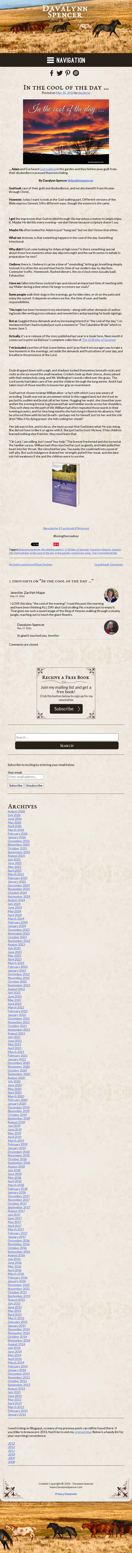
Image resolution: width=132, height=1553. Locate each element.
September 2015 (19, 1296)
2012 (11, 1447)
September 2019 (19, 1118)
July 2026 (14, 815)
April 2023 (14, 959)
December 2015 (19, 1285)
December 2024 (19, 885)
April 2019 (14, 1137)
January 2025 (17, 881)
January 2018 (17, 1192)
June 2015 (15, 1307)
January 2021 (17, 1059)
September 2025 (19, 852)
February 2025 (18, 878)
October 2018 (17, 1159)
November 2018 (19, 1155)
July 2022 (14, 992)
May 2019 (14, 1133)
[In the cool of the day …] (66, 131)
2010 (11, 1454)
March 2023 (16, 963)
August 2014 (16, 1344)
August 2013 (16, 1388)
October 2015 (17, 1292)
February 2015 (18, 1322)
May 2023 (14, 955)
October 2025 (17, 848)
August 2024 (16, 900)
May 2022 (14, 1000)
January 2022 (17, 1015)
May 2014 (14, 1355)
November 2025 (19, 844)
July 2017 (14, 1214)
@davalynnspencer (80, 180)
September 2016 (19, 1252)
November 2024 (19, 889)
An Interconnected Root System (30, 564)
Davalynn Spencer (100, 549)
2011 (11, 1451)
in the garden (62, 552)
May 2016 (14, 1266)
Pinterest (82, 528)
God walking (48, 169)
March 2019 (16, 1140)
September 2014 (19, 1340)
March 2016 (16, 1274)
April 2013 (14, 1403)
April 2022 (14, 1004)
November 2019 (19, 1111)
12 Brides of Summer (76, 549)
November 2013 (19, 1377)
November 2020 (19, 1066)
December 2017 (19, 1196)
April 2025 (14, 870)
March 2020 (16, 1096)
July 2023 (14, 948)
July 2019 (14, 1126)
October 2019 (17, 1115)
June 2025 (15, 863)
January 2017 (17, 1237)
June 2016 (15, 1262)
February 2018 (18, 1189)
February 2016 (18, 1277)
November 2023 (19, 933)
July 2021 (14, 1037)
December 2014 (19, 1329)
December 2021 (19, 1018)
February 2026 (18, 833)
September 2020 (19, 1074)
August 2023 (16, 944)
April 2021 (14, 1048)
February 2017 (18, 1233)
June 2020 (15, 1085)
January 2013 (17, 1414)
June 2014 (15, 1351)
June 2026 (15, 819)
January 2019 (17, 1148)
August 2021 (16, 1033)
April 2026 (14, 826)
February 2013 (18, 1411)
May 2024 (14, 911)
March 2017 (16, 1229)
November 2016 (19, 1244)
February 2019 (18, 1144)
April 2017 (14, 1226)
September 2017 (19, 1207)
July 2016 (14, 1259)
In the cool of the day (42, 552)
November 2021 (19, 1022)
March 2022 (16, 1007)
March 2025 (16, 874)
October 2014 (17, 1336)
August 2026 (16, 811)
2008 (11, 1462)
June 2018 (15, 1174)
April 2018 (14, 1181)
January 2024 (17, 926)
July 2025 (14, 859)
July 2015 (14, 1303)
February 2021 (18, 1055)
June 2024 (15, 907)
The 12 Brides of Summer (98, 340)
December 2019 (19, 1107)
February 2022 (18, 1011)
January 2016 (17, 1281)
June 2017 (15, 1218)
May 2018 (14, 1177)
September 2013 (19, 1385)
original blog (82, 1432)
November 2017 (19, 1200)
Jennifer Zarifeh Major (27, 592)
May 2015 (14, 1311)
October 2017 (17, 1203)
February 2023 (18, 967)
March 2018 (16, 1185)
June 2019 (15, 1129)
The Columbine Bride (104, 552)
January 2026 (17, 837)
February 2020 (18, 1100)
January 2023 (17, 970)
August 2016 (16, 1255)
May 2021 (14, 1044)
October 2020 (17, 1070)
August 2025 (16, 856)
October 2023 (17, 937)
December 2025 (19, 841)
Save (56, 544)
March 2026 (16, 830)
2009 (11, 1458)
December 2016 (19, 1240)
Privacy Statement (66, 1493)
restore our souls (81, 552)
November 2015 (19, 1289)
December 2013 (19, 1373)
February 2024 (18, 922)
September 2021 (19, 1029)
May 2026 (14, 822)
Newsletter (51, 528)
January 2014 (17, 1370)
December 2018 (19, 1152)
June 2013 (15, 1396)
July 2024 (14, 904)
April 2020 (14, 1092)
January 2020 (17, 1103)
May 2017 (14, 1222)
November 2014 (19, 1333)
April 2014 (14, 1359)
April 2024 (14, 915)
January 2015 (17, 1326)
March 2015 (16, 1318)
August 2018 (16, 1166)
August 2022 (16, 989)
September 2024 (19, 896)
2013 (11, 1443)
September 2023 (19, 941)
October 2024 (17, 893)
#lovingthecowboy (52, 549)
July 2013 (14, 1392)
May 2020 (14, 1089)
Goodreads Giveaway (108, 564)
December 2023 (19, 930)
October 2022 (17, 981)
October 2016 (17, 1248)
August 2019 (16, 1122)
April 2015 (14, 1314)
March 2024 (16, 918)
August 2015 (16, 1299)
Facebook (67, 528)
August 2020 (16, 1078)
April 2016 (14, 1270)
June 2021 (15, 1041)
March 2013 (16, 1407)
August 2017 (16, 1211)
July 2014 (14, 1348)
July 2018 (14, 1170)
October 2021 (17, 1026)
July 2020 (14, 1081)
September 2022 (19, 985)
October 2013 (17, 1381)
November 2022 (19, 978)
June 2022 (15, 996)
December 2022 (19, 974)
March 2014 (16, 1362)
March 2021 (16, 1052)
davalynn (84, 93)
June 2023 (15, 952)
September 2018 (19, 1163)
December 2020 (19, 1063)
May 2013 (14, 1399)
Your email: (15, 772)
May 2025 (14, 867)
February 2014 (18, 1366)
